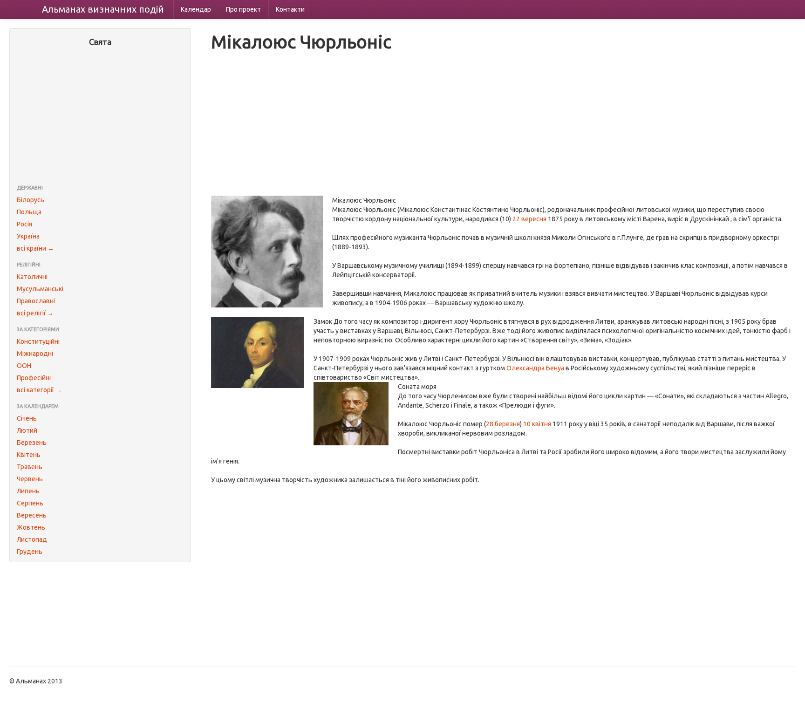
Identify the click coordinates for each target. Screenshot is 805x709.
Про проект (243, 9)
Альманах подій (103, 9)
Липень (28, 491)
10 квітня (537, 424)
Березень (32, 442)
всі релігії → (35, 313)
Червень (30, 479)
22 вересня (529, 219)
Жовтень (31, 527)
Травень (29, 466)
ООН (24, 365)
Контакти (290, 9)
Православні (36, 301)
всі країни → (35, 248)
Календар (196, 9)
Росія (24, 224)
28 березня (503, 424)
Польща (29, 212)
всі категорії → (39, 390)
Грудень (29, 551)
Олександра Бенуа (535, 368)
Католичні (32, 276)
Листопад (32, 539)
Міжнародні (35, 353)
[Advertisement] (100, 116)
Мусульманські (40, 289)
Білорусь (30, 200)
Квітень (29, 454)
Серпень (30, 503)
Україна (28, 236)
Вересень (32, 515)
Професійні (34, 378)
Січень (27, 418)
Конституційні (38, 341)
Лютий (27, 430)
